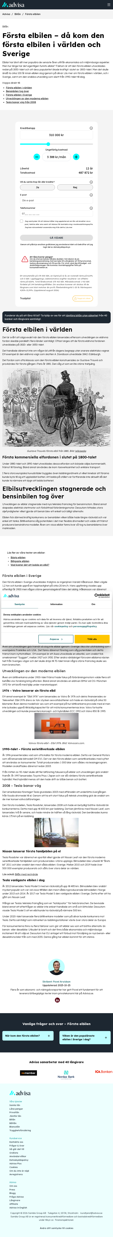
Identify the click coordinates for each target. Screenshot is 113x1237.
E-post (23, 195)
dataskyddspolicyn (61, 247)
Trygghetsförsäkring (20, 1130)
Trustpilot (25, 298)
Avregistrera (16, 1174)
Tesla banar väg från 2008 (21, 102)
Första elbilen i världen (19, 87)
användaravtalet (66, 244)
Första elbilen (32, 14)
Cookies (13, 1167)
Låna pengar (16, 1109)
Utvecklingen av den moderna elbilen (27, 98)
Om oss (13, 1186)
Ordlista (13, 1153)
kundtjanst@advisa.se (91, 1213)
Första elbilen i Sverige (19, 94)
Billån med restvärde (26, 874)
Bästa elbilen (18, 557)
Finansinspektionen (64, 1220)
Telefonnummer (27, 208)
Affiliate (13, 1204)
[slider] (48, 144)
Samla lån (14, 1105)
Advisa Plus (15, 1163)
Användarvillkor (17, 1156)
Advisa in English (18, 1207)
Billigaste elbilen (20, 561)
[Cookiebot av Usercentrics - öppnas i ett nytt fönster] (97, 596)
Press (12, 1189)
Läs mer (69, 227)
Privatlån (14, 1112)
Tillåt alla (92, 639)
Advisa (6, 14)
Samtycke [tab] (20, 604)
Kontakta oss (16, 1142)
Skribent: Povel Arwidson (56, 981)
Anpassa (54, 639)
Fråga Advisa (16, 1197)
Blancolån (14, 1126)
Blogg (12, 1193)
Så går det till (16, 1149)
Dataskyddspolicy (18, 1160)
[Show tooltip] (91, 182)
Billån (17, 14)
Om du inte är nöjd (19, 1171)
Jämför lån (15, 1116)
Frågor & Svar (16, 1145)
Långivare (14, 1200)
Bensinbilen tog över (17, 91)
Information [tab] (56, 604)
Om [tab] (93, 604)
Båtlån (12, 1123)
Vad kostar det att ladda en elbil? (30, 564)
